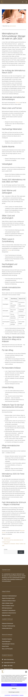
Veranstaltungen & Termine (8, 643)
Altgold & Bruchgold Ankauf (8, 598)
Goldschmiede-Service (7, 628)
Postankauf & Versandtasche (8, 610)
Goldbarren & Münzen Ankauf (8, 600)
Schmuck (18, 102)
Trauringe (9, 250)
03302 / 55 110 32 (8, 665)
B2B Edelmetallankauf (7, 608)
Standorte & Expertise (7, 639)
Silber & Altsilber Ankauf (7, 603)
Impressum (21, 695)
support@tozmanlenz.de (9, 662)
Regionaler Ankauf (6, 615)
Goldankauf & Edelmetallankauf (9, 596)
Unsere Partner (5, 646)
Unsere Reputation (6, 641)
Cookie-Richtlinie (7, 695)
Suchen (5, 549)
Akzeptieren (14, 684)
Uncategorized (7, 538)
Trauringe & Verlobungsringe (8, 626)
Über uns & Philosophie (7, 648)
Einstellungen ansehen (14, 692)
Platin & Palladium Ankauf (8, 605)
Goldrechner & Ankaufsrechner (9, 613)
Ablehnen (14, 688)
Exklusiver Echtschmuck (7, 623)
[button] (26, 672)
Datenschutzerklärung (15, 695)
